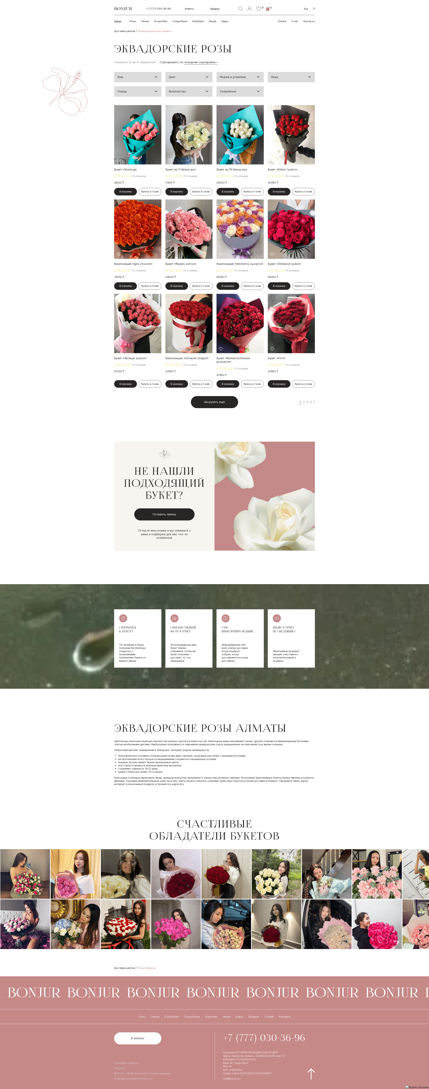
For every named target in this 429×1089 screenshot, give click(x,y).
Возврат (253, 1017)
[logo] (123, 9)
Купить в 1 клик (150, 191)
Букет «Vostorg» (125, 169)
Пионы (145, 21)
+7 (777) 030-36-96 (158, 9)
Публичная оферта (125, 1063)
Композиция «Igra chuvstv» (133, 264)
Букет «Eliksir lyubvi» (282, 169)
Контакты (309, 21)
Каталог (215, 9)
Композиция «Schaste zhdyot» (186, 358)
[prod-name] (137, 134)
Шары (224, 21)
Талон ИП (119, 1068)
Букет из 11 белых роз (180, 169)
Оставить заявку (164, 514)
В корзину (125, 191)
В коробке (160, 21)
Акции (212, 21)
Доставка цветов (124, 31)
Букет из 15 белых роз (232, 169)
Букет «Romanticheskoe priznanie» (233, 360)
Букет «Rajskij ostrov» (180, 264)
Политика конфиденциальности (133, 1078)
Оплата (282, 21)
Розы (133, 21)
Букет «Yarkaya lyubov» (130, 358)
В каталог (138, 1038)
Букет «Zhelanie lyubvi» (284, 264)
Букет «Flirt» (276, 358)
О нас (294, 21)
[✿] (258, 9)
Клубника (198, 21)
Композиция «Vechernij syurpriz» (240, 264)
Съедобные (179, 21)
